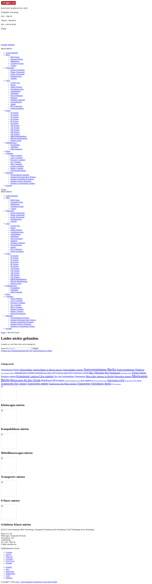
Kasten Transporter (17, 70)
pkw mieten (86, 380)
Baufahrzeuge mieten (24, 373)
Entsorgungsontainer (18, 171)
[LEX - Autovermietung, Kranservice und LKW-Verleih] (3, 28)
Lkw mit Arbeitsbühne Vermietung (69, 376)
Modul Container (16, 168)
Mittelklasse (14, 61)
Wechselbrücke (16, 102)
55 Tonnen (14, 117)
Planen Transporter (17, 72)
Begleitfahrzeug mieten (43, 373)
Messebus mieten (122, 376)
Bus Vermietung (112, 372)
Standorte (9, 173)
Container (9, 153)
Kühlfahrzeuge (16, 76)
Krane (8, 111)
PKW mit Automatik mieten (99, 380)
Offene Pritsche (16, 87)
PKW (8, 55)
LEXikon (9, 559)
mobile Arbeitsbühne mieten (72, 380)
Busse (8, 151)
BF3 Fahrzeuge (16, 106)
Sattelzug (13, 98)
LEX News (10, 561)
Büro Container (16, 164)
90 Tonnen (14, 123)
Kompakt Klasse (16, 59)
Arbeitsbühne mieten (73, 369)
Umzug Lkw (15, 83)
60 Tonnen (14, 119)
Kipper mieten (139, 372)
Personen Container (17, 160)
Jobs (7, 569)
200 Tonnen (14, 132)
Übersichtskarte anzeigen (19, 175)
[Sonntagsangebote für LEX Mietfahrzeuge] (26, 351)
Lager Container (16, 158)
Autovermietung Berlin (99, 369)
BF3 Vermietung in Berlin (79, 373)
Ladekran (34, 376)
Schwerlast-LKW (116, 380)
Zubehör (13, 78)
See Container (15, 162)
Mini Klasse (14, 57)
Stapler (13, 104)
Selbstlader (14, 93)
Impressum (10, 571)
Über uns (9, 557)
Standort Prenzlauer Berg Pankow (23, 177)
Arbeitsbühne (15, 91)
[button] (6, 49)
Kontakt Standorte (8, 45)
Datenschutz (10, 574)
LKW (8, 81)
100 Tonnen (14, 126)
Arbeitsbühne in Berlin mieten (47, 369)
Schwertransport (16, 96)
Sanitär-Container (17, 166)
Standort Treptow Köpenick (20, 181)
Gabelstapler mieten (126, 373)
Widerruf (9, 578)
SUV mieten (137, 381)
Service (8, 555)
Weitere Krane (15, 141)
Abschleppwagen (17, 89)
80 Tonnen (14, 121)
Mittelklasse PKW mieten (52, 380)
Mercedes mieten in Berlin (100, 376)
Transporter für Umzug (14, 383)
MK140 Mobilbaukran (18, 138)
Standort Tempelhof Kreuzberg (22, 179)
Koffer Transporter (17, 74)
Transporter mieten (37, 383)
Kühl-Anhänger (16, 149)
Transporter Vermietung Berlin (94, 383)
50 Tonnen (14, 115)
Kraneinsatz (22, 376)
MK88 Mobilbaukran (18, 136)
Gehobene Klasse (17, 63)
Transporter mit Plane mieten (63, 383)
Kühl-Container (16, 156)
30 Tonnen (14, 113)
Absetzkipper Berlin (10, 370)
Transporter (10, 68)
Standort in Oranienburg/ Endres (22, 183)
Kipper (13, 85)
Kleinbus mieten (8, 376)
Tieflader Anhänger (17, 100)
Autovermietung (12, 53)
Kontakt (9, 186)
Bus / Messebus (96, 372)
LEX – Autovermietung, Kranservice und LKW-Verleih (36, 582)
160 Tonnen (14, 130)
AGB (8, 576)
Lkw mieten (46, 376)
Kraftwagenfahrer (17, 108)
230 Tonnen (14, 134)
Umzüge (9, 552)
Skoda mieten (129, 380)
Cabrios (13, 66)
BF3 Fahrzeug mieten (61, 373)
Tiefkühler (14, 147)
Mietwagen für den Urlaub (25, 380)
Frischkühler (15, 145)
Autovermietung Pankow (130, 369)
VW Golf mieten (116, 384)
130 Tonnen (14, 128)
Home (3, 333)
